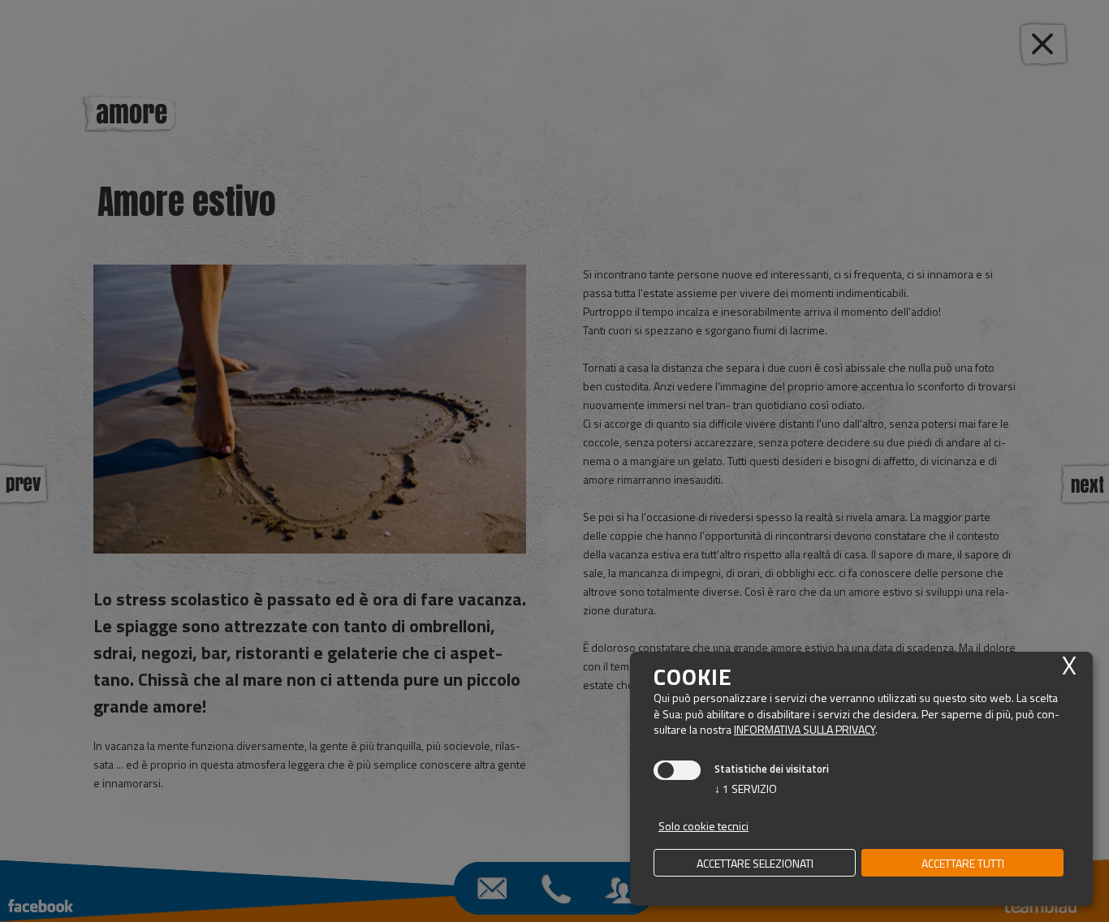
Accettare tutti (962, 863)
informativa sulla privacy (804, 729)
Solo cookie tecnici (703, 825)
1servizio (745, 788)
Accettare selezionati (755, 863)
